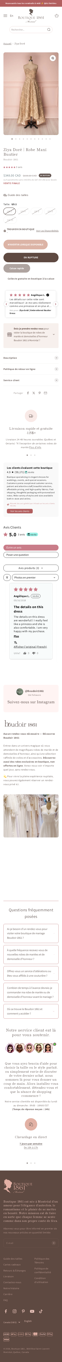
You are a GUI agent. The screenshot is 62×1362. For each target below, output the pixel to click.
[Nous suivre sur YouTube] (32, 1311)
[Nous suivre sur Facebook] (5, 1311)
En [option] (11, 15)
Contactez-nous (12, 1282)
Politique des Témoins (41, 1260)
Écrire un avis (13, 547)
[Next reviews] (55, 304)
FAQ (5, 1300)
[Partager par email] (45, 393)
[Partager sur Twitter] (34, 393)
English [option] (28, 1321)
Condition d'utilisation (41, 1280)
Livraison (8, 1276)
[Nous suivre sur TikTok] (41, 1311)
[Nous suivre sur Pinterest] (23, 1311)
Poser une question (17, 555)
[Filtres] (7, 577)
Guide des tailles (12, 1258)
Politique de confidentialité (42, 1270)
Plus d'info (35, 447)
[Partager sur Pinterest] (40, 393)
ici (17, 784)
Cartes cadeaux (12, 1264)
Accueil (7, 43)
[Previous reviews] (6, 304)
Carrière (8, 1294)
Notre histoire (11, 1288)
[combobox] (28, 29)
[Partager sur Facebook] (28, 393)
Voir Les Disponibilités (47, 230)
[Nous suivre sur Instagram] (14, 1311)
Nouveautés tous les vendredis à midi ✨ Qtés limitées (31, 3)
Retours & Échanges (14, 1270)
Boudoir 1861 (10, 159)
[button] (9, 167)
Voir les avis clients (19, 511)
